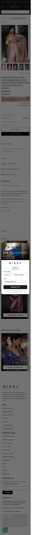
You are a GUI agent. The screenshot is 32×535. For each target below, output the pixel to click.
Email (4, 278)
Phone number (7, 271)
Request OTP (15, 287)
